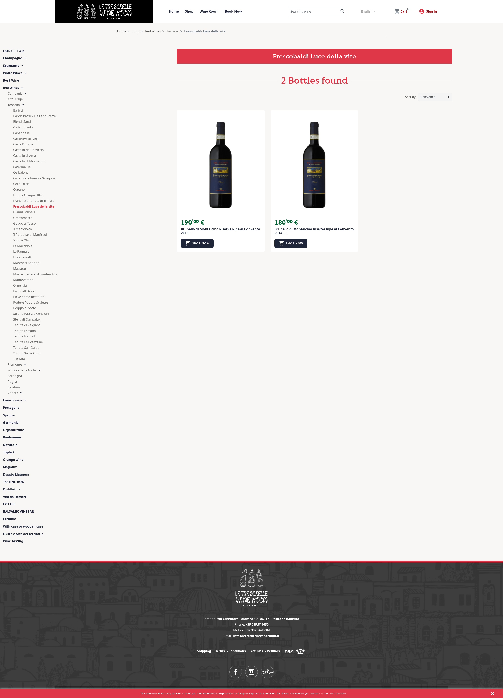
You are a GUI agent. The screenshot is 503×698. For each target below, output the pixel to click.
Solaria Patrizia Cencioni (31, 314)
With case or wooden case (23, 526)
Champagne (12, 58)
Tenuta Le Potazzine (28, 342)
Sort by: (410, 97)
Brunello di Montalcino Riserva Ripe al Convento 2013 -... (220, 231)
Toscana (14, 105)
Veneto (13, 393)
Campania (15, 93)
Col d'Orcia (21, 184)
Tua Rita (19, 359)
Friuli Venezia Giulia (22, 370)
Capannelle (21, 133)
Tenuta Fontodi (24, 336)
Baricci (18, 110)
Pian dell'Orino (24, 291)
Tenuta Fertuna (24, 331)
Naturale (10, 445)
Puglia (12, 381)
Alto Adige (15, 99)
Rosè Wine (11, 80)
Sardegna (15, 376)
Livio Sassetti (22, 257)
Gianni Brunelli (24, 212)
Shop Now (197, 243)
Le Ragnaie (21, 251)
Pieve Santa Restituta (28, 297)
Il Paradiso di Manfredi (30, 234)
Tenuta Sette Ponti (26, 353)
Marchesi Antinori (26, 263)
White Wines (12, 73)
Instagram (251, 672)
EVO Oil (9, 504)
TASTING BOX (13, 482)
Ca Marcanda (23, 127)
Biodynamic (12, 437)
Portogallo (11, 407)
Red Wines (11, 88)
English (367, 11)
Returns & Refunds (265, 651)
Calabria (14, 387)
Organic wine (13, 430)
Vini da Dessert (14, 497)
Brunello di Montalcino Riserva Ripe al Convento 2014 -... (314, 231)
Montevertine (23, 280)
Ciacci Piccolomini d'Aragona (34, 178)
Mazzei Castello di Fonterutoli (35, 274)
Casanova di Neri (25, 139)
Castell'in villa (23, 144)
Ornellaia (20, 285)
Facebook (235, 672)
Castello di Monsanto (29, 161)
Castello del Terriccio (28, 150)
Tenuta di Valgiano (27, 325)
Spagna (9, 415)
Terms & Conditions (230, 651)
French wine (12, 400)
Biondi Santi (22, 121)
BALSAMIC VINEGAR (18, 511)
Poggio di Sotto (24, 308)
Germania (11, 422)
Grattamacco (23, 218)
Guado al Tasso (24, 223)
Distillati (10, 489)
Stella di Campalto (26, 319)
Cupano (19, 189)
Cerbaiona (20, 172)
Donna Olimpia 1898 (28, 195)
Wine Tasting (13, 541)
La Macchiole (22, 246)
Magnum (10, 467)
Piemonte (15, 364)
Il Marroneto (22, 229)
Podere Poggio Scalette (30, 302)
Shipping (204, 651)
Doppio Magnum (16, 474)
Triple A (9, 452)
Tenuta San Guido (26, 347)
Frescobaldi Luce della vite (33, 206)
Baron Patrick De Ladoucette (34, 116)
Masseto (19, 268)
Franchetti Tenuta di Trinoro (34, 201)
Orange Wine (13, 459)
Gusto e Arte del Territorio (23, 534)
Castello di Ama (24, 155)
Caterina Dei (22, 167)
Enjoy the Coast (267, 672)
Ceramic (9, 519)
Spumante (11, 65)
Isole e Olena (22, 240)
